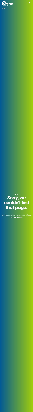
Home (3, 8)
